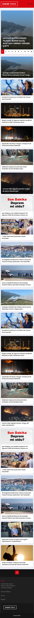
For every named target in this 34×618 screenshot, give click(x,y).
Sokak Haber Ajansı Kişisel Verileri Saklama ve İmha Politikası (8, 586)
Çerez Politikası (6, 592)
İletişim (3, 599)
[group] (17, 32)
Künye (3, 595)
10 (31, 51)
